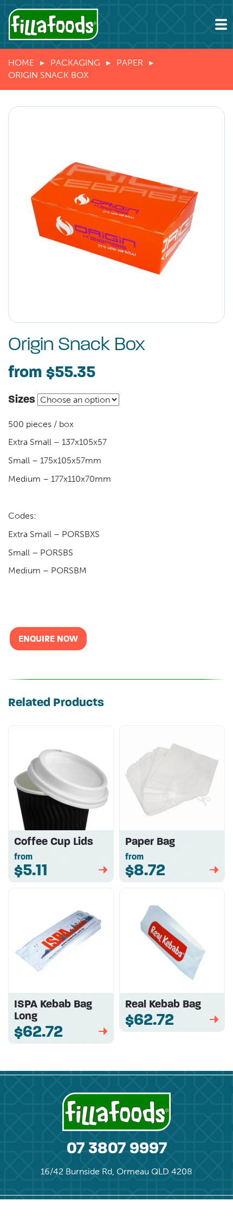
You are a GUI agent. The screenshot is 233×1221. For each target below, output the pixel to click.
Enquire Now (48, 639)
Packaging (75, 62)
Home (21, 62)
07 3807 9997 (117, 1148)
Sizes (21, 399)
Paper (129, 62)
